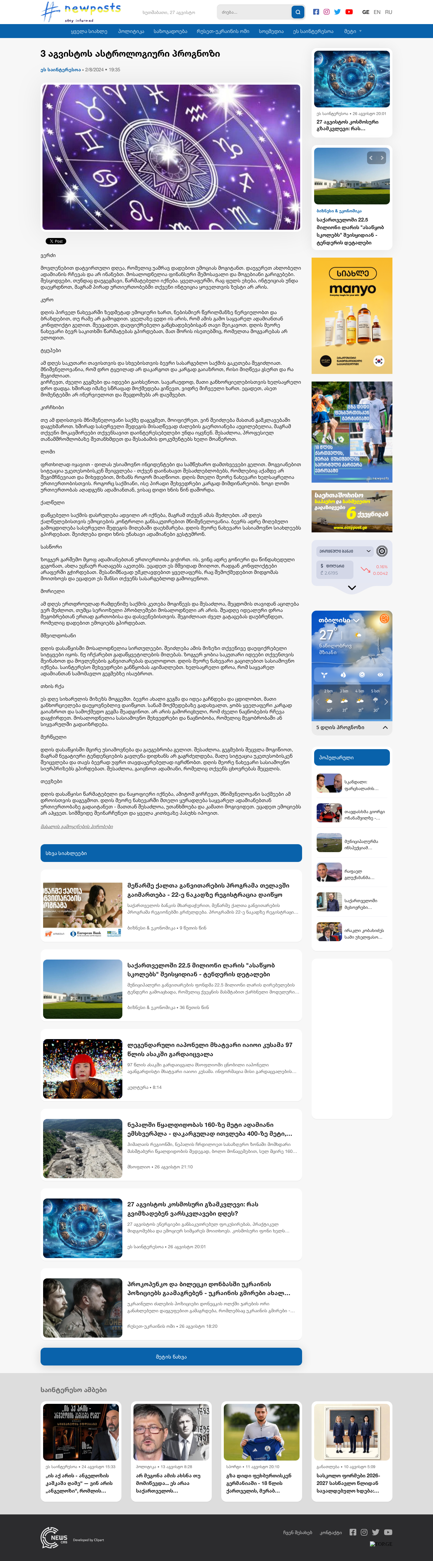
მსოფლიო (138, 1166)
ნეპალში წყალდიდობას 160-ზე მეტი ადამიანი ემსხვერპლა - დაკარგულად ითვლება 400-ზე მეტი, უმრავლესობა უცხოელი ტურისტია (206, 1130)
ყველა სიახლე (89, 31)
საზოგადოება (170, 31)
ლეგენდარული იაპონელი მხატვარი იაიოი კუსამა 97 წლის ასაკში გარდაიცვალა (210, 1049)
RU (388, 12)
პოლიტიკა (131, 31)
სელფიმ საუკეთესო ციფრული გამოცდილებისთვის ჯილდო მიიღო (343, 231)
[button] (371, 158)
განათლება (328, 1466)
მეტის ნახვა (171, 1356)
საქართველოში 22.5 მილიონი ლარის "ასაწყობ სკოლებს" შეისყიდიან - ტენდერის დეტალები (201, 969)
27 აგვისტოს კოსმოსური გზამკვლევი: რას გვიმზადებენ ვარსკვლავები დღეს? (192, 1208)
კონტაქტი (331, 1532)
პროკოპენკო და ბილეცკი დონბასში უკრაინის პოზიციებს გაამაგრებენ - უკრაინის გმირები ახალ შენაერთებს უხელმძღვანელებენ (205, 1289)
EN (377, 12)
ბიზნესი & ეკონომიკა (151, 927)
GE (365, 12)
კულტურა (137, 1087)
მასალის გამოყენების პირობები (77, 826)
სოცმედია (271, 31)
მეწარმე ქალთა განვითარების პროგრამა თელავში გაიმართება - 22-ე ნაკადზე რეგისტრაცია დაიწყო (208, 890)
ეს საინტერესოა (313, 31)
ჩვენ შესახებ (297, 1532)
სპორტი (233, 1466)
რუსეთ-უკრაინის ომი (223, 31)
